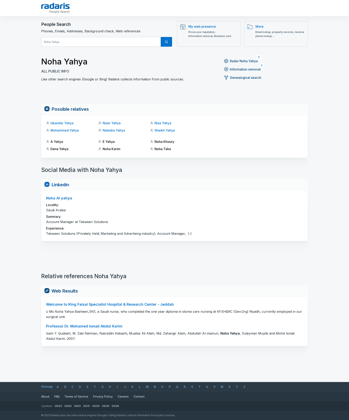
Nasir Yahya (112, 123)
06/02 (68, 405)
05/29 (105, 405)
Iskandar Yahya (62, 123)
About (45, 396)
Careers (123, 396)
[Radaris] (55, 6)
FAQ (57, 396)
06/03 (58, 405)
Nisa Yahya (163, 123)
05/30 (96, 405)
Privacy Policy (103, 396)
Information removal (245, 69)
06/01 (77, 405)
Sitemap (47, 386)
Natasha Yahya (114, 130)
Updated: (46, 405)
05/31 (86, 405)
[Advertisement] (174, 94)
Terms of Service (76, 396)
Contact (139, 396)
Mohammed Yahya (64, 130)
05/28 (115, 405)
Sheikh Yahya (165, 130)
